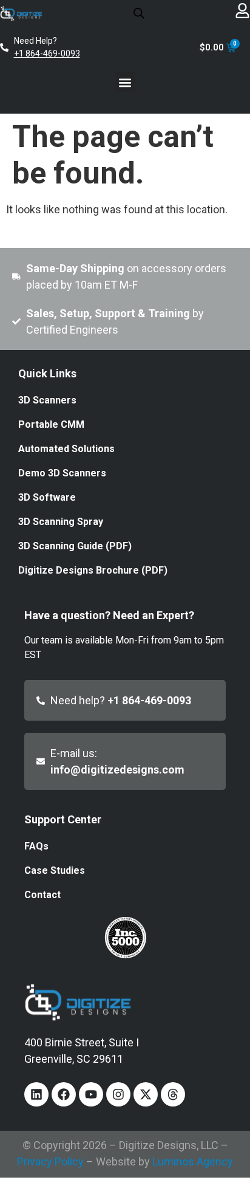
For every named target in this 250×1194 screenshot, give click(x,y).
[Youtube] (91, 1094)
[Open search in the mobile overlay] (139, 12)
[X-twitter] (145, 1094)
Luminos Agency (192, 1161)
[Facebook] (64, 1094)
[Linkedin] (36, 1094)
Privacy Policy (50, 1161)
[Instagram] (118, 1094)
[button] (125, 82)
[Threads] (173, 1094)
